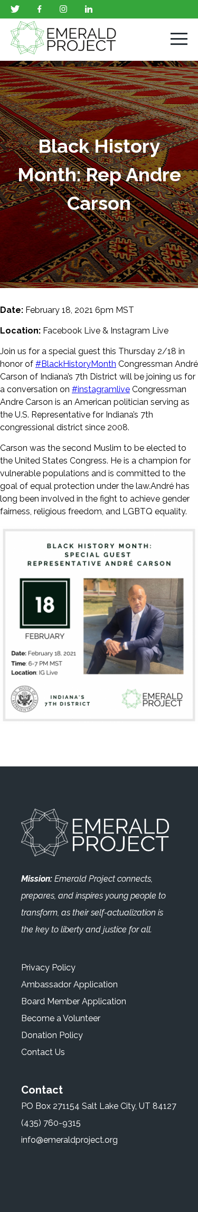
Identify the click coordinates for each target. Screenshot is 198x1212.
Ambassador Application (69, 984)
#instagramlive (101, 389)
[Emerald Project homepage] (69, 40)
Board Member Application (73, 1001)
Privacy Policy (48, 968)
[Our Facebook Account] (39, 9)
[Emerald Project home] (95, 834)
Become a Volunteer (60, 1018)
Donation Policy (52, 1035)
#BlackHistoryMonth (75, 364)
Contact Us (43, 1052)
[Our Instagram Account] (63, 9)
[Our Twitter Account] (15, 9)
